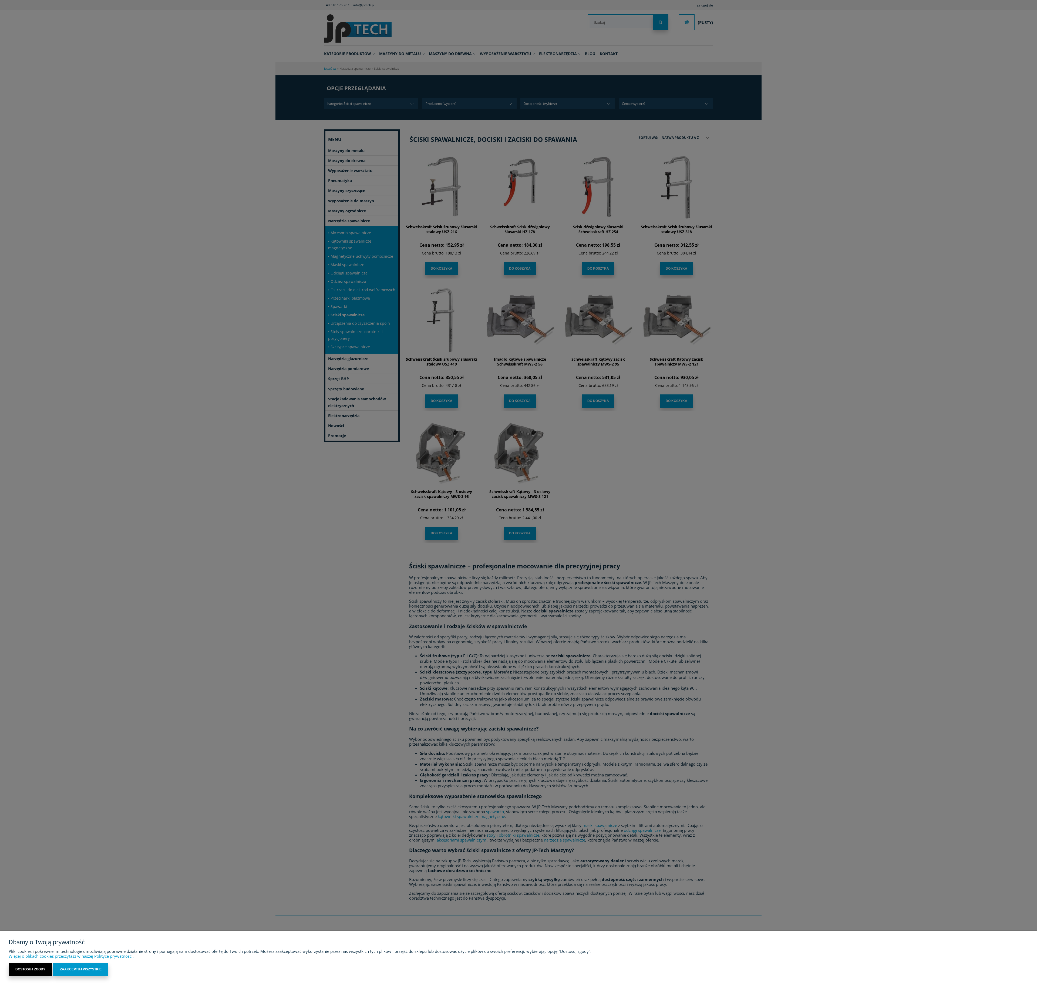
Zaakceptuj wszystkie (81, 969)
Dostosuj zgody (30, 969)
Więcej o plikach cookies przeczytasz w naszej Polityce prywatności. (71, 956)
